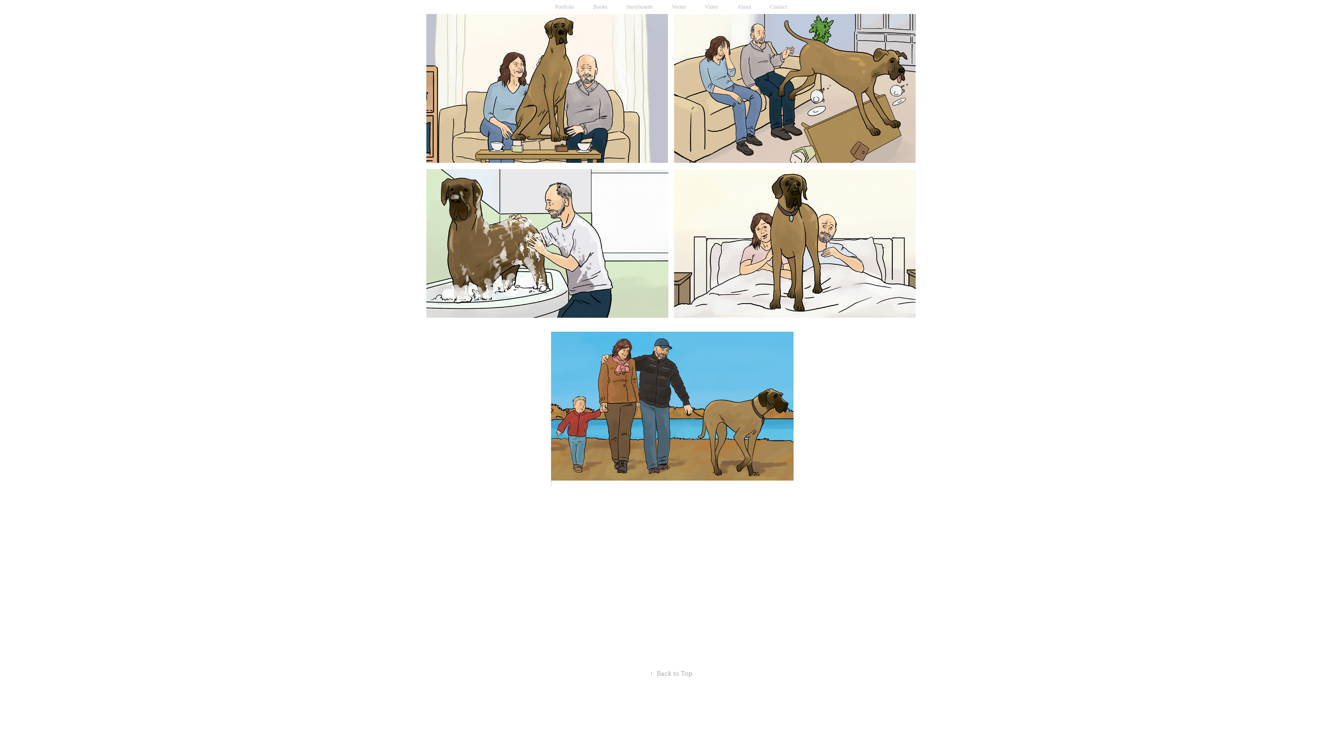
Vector (679, 7)
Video (711, 7)
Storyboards (639, 7)
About (744, 7)
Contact (778, 7)
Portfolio (564, 7)
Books (600, 7)
